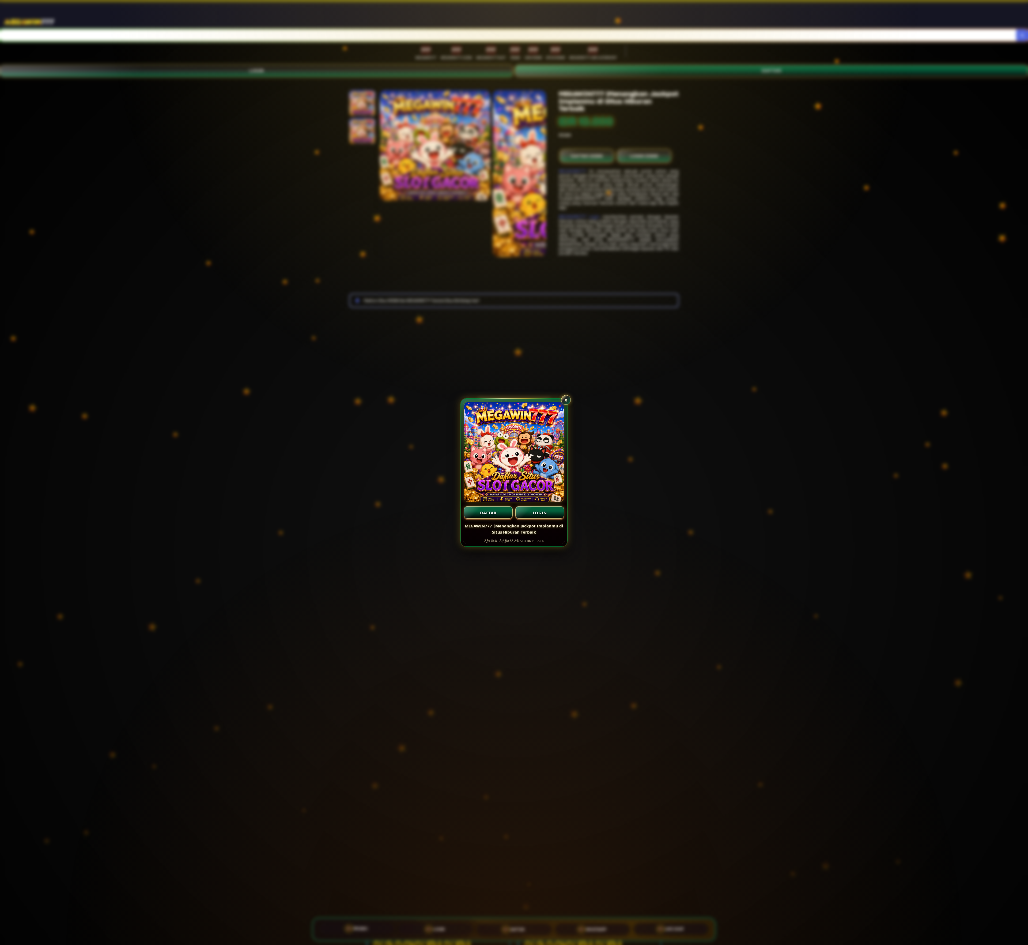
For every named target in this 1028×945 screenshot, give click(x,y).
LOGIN (540, 512)
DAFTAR (488, 512)
